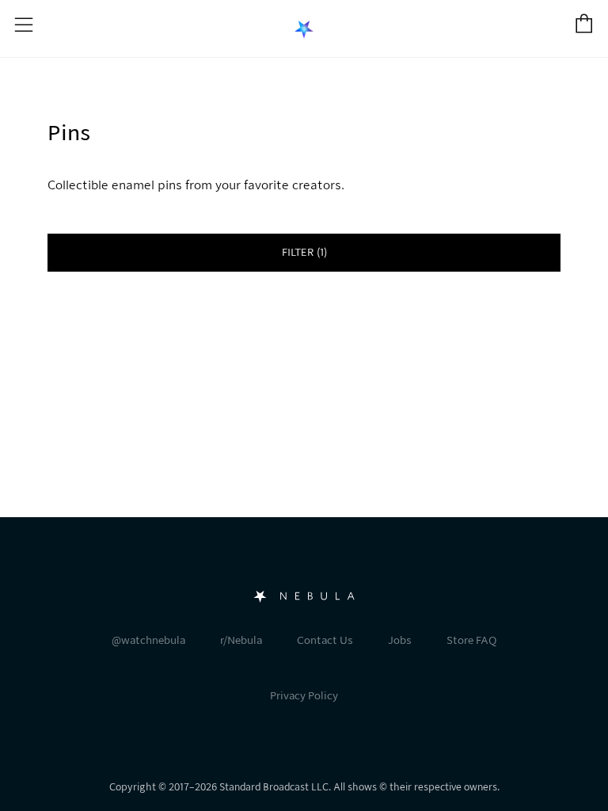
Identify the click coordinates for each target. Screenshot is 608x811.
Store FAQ (471, 640)
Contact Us (325, 640)
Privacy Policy (304, 696)
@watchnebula (148, 640)
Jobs (400, 640)
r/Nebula (241, 640)
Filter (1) (304, 252)
